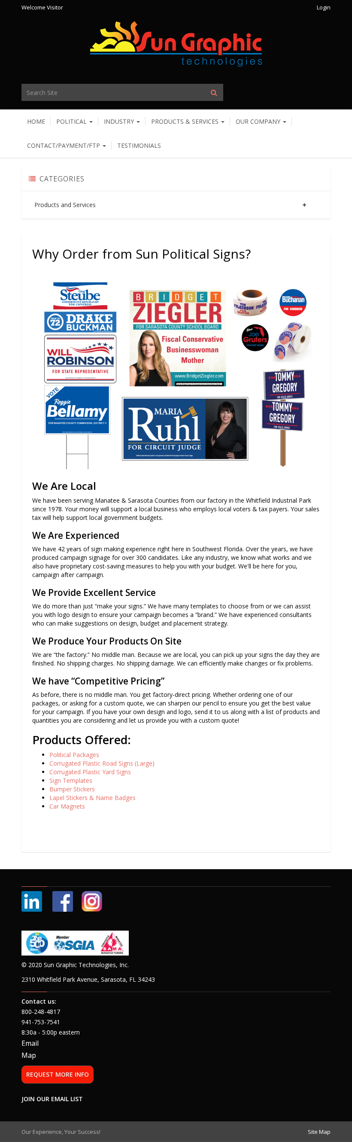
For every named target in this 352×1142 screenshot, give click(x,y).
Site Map (319, 1132)
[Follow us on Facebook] (62, 900)
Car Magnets (67, 806)
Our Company (259, 121)
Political (72, 121)
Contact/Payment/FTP (64, 145)
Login (324, 7)
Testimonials (139, 145)
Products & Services (185, 121)
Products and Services (65, 205)
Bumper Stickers (72, 789)
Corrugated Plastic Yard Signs (90, 772)
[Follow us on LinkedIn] (32, 900)
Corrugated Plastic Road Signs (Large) (102, 763)
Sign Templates (70, 780)
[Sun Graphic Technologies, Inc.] (176, 43)
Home (36, 121)
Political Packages (74, 755)
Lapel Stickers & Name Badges (92, 798)
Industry (120, 121)
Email (30, 1043)
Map (28, 1055)
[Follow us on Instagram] (92, 900)
